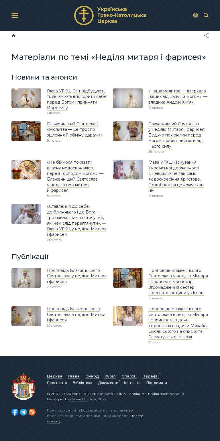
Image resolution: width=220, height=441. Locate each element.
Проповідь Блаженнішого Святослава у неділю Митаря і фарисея (77, 276)
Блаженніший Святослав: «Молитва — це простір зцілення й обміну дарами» (74, 129)
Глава (74, 376)
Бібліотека (82, 383)
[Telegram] (23, 412)
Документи (108, 383)
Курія (110, 376)
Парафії (150, 376)
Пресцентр (57, 383)
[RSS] (32, 412)
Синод (92, 376)
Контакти (132, 383)
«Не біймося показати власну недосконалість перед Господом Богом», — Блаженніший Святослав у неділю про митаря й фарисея (75, 176)
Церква (54, 376)
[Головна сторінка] (13, 35)
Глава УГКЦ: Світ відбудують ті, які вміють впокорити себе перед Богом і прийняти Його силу (77, 99)
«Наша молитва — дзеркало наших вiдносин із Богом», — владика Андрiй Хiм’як (177, 96)
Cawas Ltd (79, 399)
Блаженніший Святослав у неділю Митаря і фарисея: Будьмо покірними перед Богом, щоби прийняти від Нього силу (176, 135)
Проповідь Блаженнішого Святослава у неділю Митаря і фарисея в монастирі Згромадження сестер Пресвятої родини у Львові (178, 281)
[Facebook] (14, 412)
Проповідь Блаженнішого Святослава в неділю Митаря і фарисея (77, 314)
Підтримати (156, 383)
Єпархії (129, 376)
